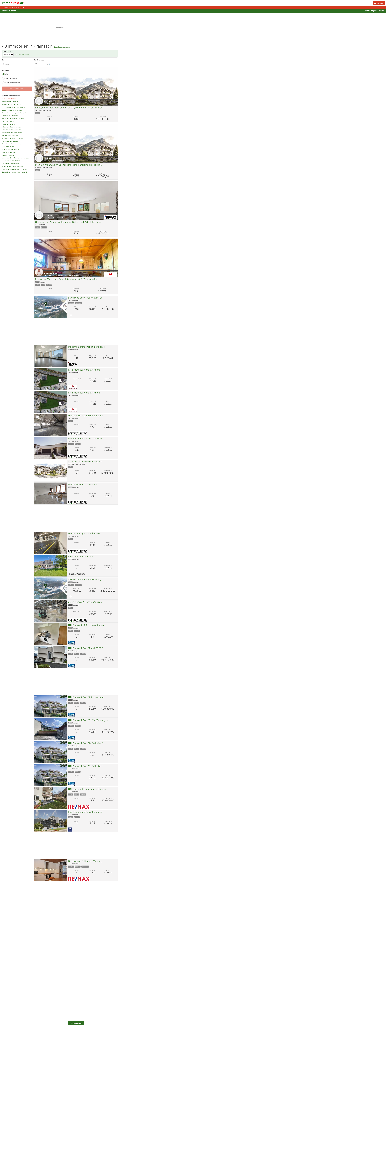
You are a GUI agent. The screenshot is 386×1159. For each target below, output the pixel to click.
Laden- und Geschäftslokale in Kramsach (15, 158)
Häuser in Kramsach (8, 124)
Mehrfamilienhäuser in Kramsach (12, 138)
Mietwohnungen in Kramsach (11, 104)
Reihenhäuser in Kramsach (10, 141)
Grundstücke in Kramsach (10, 149)
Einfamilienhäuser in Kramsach (12, 132)
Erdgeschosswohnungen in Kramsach (14, 113)
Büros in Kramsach (8, 155)
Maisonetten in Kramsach (10, 116)
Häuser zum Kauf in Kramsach (12, 130)
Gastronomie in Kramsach (10, 163)
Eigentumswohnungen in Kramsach (13, 107)
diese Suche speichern (62, 47)
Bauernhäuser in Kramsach (11, 135)
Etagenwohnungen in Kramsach (12, 110)
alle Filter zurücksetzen (22, 55)
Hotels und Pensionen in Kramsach (13, 166)
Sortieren (39, 60)
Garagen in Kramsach (9, 152)
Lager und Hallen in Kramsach (11, 161)
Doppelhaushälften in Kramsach (12, 144)
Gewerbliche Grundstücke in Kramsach (14, 172)
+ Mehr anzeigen (76, 1023)
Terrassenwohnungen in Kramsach (13, 118)
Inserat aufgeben (371, 11)
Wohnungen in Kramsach (10, 101)
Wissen (381, 11)
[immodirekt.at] (13, 4)
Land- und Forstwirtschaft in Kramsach (14, 169)
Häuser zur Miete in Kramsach (12, 127)
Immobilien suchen (9, 11)
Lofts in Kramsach (8, 121)
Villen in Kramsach (8, 146)
